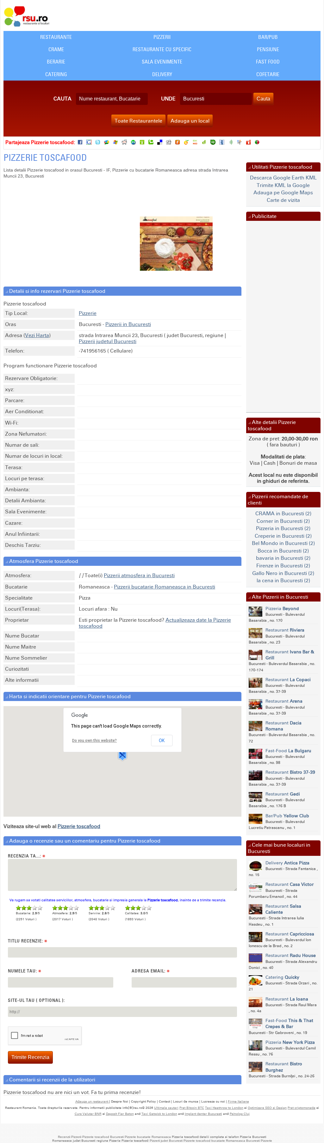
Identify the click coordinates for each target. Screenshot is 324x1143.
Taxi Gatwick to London (159, 1114)
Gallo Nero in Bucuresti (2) (283, 573)
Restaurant (284, 630)
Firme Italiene (238, 1102)
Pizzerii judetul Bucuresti (107, 341)
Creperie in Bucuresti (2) (283, 536)
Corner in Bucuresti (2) (283, 521)
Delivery (162, 74)
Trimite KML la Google (283, 185)
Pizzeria (282, 608)
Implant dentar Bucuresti (203, 1114)
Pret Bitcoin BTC (191, 1108)
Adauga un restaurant (92, 1102)
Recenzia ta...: (27, 856)
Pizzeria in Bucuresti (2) (283, 528)
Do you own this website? (94, 740)
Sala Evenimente (162, 61)
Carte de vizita (283, 200)
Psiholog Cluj (240, 1114)
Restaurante (56, 37)
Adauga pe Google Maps (283, 193)
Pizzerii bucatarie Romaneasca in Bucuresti (164, 587)
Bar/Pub (268, 37)
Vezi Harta (37, 335)
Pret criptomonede (301, 1108)
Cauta (62, 99)
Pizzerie (88, 313)
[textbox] (112, 99)
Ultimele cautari (166, 1108)
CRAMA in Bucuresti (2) (283, 514)
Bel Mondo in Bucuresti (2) (283, 543)
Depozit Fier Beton (120, 1114)
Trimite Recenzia (30, 1057)
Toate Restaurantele (138, 121)
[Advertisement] (85, 229)
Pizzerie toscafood (79, 826)
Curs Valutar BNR (88, 1114)
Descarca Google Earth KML (283, 178)
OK (162, 740)
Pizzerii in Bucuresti (128, 324)
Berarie (56, 61)
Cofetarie (267, 74)
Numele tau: (24, 971)
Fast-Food (288, 750)
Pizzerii (162, 37)
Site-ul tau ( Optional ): (36, 1000)
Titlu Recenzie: (27, 941)
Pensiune (268, 49)
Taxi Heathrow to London (224, 1108)
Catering (56, 74)
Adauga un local (190, 121)
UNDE (168, 99)
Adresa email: (151, 971)
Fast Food (268, 61)
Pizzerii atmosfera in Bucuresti (139, 575)
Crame (56, 49)
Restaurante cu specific (162, 49)
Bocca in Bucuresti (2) (283, 551)
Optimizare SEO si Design (267, 1108)
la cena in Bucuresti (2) (283, 581)
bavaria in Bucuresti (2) (283, 558)
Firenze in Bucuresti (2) (283, 566)
